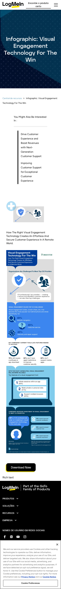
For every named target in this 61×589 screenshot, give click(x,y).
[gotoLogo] (13, 5)
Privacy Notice (28, 577)
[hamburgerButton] (55, 5)
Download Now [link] (21, 467)
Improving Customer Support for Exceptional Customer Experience (31, 172)
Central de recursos (12, 98)
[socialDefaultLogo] (5, 537)
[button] (11, 498)
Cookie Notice (49, 577)
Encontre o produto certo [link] (38, 5)
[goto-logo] (30, 488)
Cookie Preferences (30, 583)
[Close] (57, 544)
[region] (30, 564)
